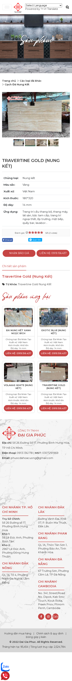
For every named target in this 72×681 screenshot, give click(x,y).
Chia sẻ (8, 240)
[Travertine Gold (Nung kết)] (53, 372)
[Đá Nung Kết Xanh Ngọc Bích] (18, 317)
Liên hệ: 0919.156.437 (53, 253)
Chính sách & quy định (49, 633)
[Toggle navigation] (7, 7)
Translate (52, 9)
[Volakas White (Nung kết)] (18, 372)
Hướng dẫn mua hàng (18, 633)
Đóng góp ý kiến (36, 637)
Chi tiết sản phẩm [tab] (14, 266)
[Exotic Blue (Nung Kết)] (53, 317)
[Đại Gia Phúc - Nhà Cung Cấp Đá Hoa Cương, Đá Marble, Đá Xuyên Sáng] (17, 7)
